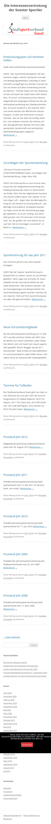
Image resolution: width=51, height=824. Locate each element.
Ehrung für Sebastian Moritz (15, 662)
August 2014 (8, 768)
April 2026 (7, 693)
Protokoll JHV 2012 (15, 437)
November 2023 (10, 703)
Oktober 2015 (9, 754)
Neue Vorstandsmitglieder (20, 327)
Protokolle (7, 457)
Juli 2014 (6, 771)
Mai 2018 (7, 727)
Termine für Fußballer (17, 385)
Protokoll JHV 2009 (15, 554)
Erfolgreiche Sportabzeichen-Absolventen (20, 666)
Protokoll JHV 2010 (15, 516)
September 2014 (10, 764)
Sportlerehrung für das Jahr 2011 (24, 255)
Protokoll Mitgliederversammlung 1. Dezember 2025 (25, 672)
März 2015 (7, 761)
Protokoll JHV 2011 (15, 475)
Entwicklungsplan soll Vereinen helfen (23, 58)
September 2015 (10, 757)
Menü (25, 18)
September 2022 (10, 706)
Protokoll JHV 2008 (15, 595)
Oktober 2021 (9, 720)
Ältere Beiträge (11, 637)
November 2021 (10, 717)
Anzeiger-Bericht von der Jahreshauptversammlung (24, 676)
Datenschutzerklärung (12, 815)
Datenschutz (27, 751)
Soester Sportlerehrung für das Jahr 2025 (20, 669)
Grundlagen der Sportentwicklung (25, 163)
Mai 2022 (7, 710)
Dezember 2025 (9, 696)
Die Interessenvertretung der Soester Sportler (25, 7)
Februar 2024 (8, 700)
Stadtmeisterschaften (12, 795)
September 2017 (10, 730)
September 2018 (10, 723)
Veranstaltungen (10, 798)
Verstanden (27, 744)
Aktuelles (43, 142)
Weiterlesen (10, 135)
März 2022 (7, 713)
